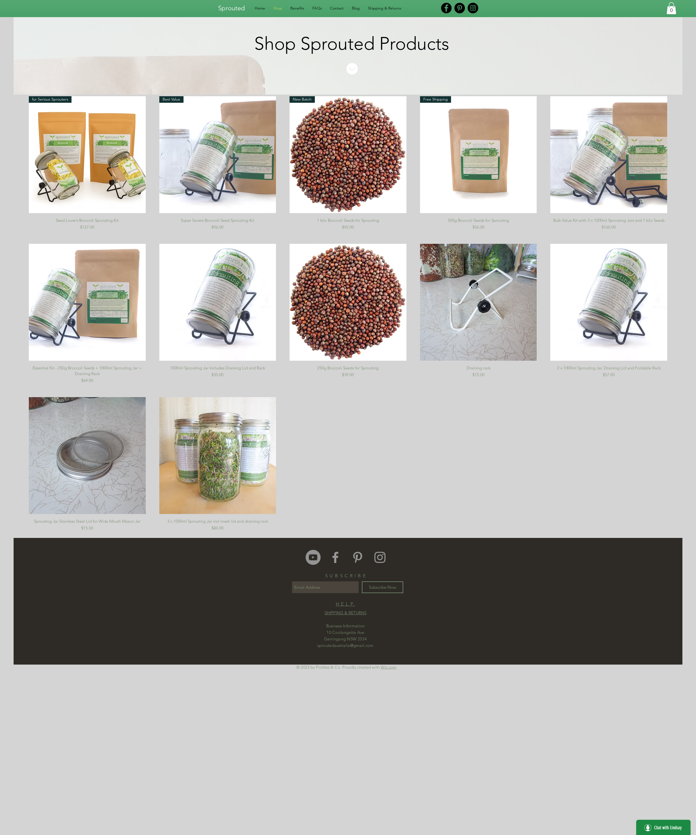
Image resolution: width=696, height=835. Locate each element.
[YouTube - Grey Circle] (313, 557)
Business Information (345, 625)
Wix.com (388, 667)
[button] (671, 8)
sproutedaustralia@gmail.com (345, 645)
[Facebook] (446, 8)
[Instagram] (473, 8)
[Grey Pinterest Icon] (357, 557)
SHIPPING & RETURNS (345, 612)
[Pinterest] (459, 8)
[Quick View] (608, 154)
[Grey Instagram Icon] (379, 557)
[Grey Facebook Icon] (335, 557)
